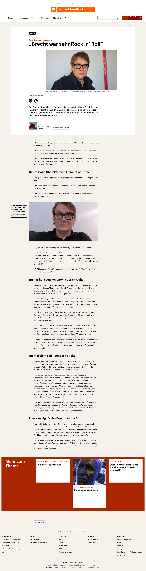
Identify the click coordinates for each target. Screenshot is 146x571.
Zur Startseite (39, 522)
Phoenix (72, 567)
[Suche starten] (118, 18)
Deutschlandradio (124, 539)
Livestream (34, 539)
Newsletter (63, 546)
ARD (56, 567)
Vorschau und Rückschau (11, 539)
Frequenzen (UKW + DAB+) (40, 542)
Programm (24, 18)
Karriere (120, 546)
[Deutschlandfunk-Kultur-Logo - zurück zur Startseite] (73, 9)
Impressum (93, 565)
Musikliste (57, 18)
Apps (61, 542)
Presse (119, 542)
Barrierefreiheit (122, 555)
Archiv (67, 18)
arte (79, 567)
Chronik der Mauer (92, 567)
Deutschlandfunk (64, 4)
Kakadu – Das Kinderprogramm (13, 549)
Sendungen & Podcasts (40, 18)
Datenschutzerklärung (56, 565)
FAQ (60, 539)
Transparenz (121, 549)
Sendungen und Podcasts (11, 542)
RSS (60, 549)
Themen (11, 18)
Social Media (93, 542)
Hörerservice (93, 539)
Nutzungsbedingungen (77, 565)
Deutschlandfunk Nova (80, 4)
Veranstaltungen (65, 552)
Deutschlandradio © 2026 (73, 563)
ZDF (63, 567)
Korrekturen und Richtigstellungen (130, 552)
